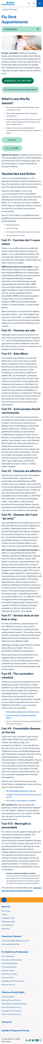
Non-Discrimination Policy (11, 1007)
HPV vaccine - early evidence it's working (21, 800)
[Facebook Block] (30, 1040)
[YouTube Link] (37, 1040)
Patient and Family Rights (13, 992)
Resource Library (8, 977)
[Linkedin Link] (27, 1040)
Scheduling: (17, 81)
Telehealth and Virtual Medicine (13, 981)
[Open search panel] (34, 3)
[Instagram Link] (40, 1040)
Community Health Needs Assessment (15, 941)
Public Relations (7, 925)
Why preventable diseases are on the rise (21, 791)
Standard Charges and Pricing (15, 1030)
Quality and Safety (8, 922)
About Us (6, 906)
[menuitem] (21, 917)
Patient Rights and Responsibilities (14, 1004)
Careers (4, 914)
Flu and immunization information (20, 89)
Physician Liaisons (8, 970)
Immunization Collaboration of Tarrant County (22, 712)
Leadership (6, 929)
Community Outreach (11, 936)
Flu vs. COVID (12, 148)
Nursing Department (9, 967)
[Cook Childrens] (8, 3)
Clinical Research (8, 956)
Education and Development (12, 960)
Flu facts (12, 140)
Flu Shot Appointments (15, 19)
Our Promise (6, 911)
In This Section (10, 29)
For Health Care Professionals (15, 952)
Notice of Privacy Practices (11, 1000)
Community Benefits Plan (11, 944)
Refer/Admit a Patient (9, 974)
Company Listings (8, 918)
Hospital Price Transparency (12, 1011)
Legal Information (8, 997)
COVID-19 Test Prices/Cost (11, 1014)
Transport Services (8, 985)
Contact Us (6, 1022)
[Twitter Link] (33, 1040)
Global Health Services (10, 963)
